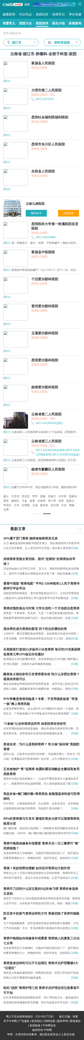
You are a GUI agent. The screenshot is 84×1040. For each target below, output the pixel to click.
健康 (27, 4)
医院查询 (42, 23)
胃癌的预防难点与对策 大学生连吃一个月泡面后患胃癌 (41, 608)
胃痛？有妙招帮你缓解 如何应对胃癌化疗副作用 (36, 868)
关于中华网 (10, 1021)
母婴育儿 (9, 23)
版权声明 (62, 1021)
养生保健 (75, 14)
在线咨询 (68, 213)
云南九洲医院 (11, 496)
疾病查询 (75, 23)
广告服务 (24, 1021)
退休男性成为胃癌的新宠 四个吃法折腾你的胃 (35, 629)
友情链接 (35, 1025)
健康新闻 (9, 14)
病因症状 (42, 14)
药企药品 (25, 14)
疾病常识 (58, 14)
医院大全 (25, 23)
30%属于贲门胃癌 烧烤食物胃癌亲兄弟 (30, 538)
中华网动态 (49, 1025)
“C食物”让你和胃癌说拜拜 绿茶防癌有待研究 (34, 723)
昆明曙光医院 (11, 500)
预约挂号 (36, 213)
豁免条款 (75, 1021)
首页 (6, 33)
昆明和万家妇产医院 (34, 496)
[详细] (74, 548)
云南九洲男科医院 (32, 500)
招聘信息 (49, 1021)
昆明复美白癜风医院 (61, 496)
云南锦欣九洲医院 (56, 500)
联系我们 (37, 1021)
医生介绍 (58, 23)
